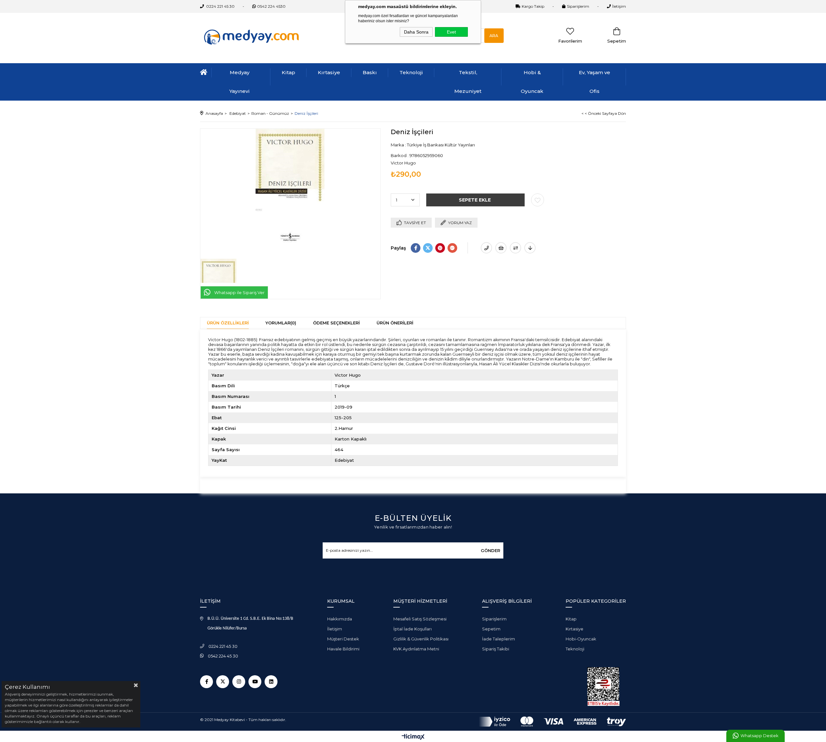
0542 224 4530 (271, 6)
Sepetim (491, 628)
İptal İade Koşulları (412, 628)
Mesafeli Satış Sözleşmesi (420, 618)
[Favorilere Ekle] (537, 199)
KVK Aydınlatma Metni (416, 648)
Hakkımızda (339, 618)
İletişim (619, 6)
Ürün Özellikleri (228, 322)
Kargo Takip (533, 6)
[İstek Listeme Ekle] (501, 247)
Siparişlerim (578, 6)
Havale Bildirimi (343, 648)
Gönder (490, 550)
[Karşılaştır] (515, 247)
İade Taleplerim (498, 638)
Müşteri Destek (343, 638)
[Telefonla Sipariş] (486, 247)
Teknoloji (411, 72)
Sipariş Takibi (495, 648)
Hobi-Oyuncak (581, 638)
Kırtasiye (329, 72)
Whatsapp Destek (759, 735)
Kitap (288, 72)
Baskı (370, 72)
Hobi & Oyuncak (532, 81)
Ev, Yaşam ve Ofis (594, 81)
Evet (451, 32)
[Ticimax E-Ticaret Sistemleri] (413, 737)
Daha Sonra (416, 32)
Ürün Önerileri (395, 322)
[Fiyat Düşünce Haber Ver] (530, 247)
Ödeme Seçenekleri (336, 322)
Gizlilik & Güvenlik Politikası (420, 638)
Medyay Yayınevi (239, 81)
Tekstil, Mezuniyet (467, 81)
